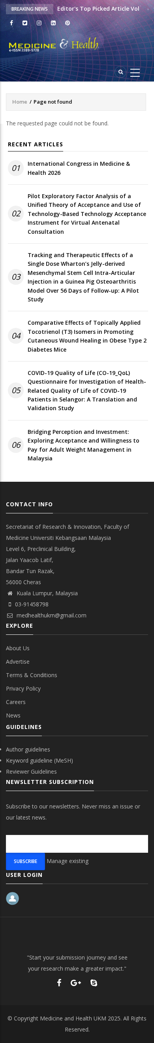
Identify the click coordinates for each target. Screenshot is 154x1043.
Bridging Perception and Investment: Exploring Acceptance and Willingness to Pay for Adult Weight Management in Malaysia (83, 445)
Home (19, 101)
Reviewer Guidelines (31, 771)
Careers (16, 702)
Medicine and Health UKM (73, 1018)
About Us (18, 648)
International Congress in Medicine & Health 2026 (79, 168)
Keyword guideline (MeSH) (39, 760)
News (13, 715)
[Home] (77, 44)
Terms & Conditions (31, 675)
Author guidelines (28, 749)
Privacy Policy (23, 688)
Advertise (18, 661)
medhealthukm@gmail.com (50, 615)
